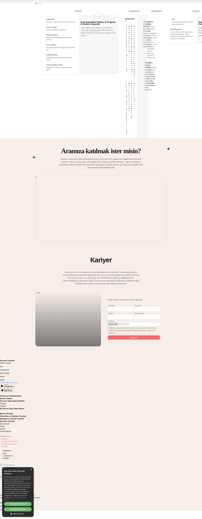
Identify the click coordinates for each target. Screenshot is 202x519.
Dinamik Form (5, 436)
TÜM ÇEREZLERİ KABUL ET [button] (17, 504)
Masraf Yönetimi (6, 414)
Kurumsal (78, 11)
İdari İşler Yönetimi (7, 421)
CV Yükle (111, 321)
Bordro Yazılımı (6, 398)
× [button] (31, 469)
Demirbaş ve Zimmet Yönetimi (12, 419)
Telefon (111, 313)
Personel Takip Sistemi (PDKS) (12, 401)
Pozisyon (137, 306)
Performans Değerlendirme (11, 396)
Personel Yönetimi (7, 361)
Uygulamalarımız (134, 11)
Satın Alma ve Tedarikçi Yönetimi (13, 416)
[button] (18, 514)
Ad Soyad (111, 306)
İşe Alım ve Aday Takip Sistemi (12, 409)
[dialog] (18, 492)
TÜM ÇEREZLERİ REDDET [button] (18, 509)
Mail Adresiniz (139, 313)
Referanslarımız (157, 11)
